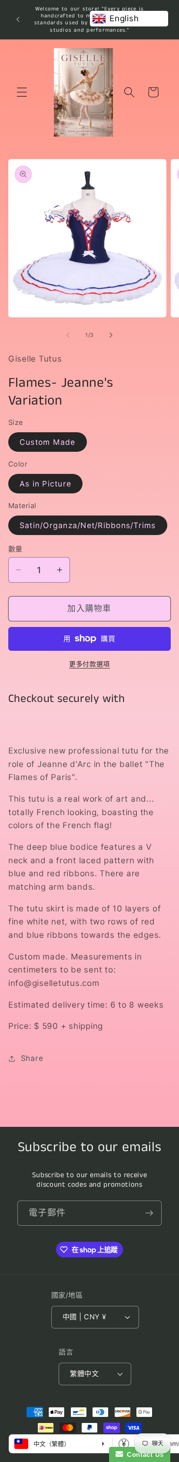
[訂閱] (149, 1213)
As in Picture (45, 483)
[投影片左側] (68, 335)
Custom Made (48, 442)
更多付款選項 (89, 664)
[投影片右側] (111, 335)
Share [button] (32, 1058)
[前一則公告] (17, 19)
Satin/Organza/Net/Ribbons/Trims (88, 525)
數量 (15, 549)
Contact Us (143, 1454)
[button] (22, 92)
